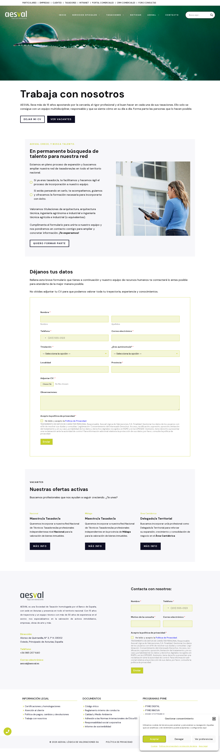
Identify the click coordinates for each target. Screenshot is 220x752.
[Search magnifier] (212, 15)
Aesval (151, 15)
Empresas (45, 2)
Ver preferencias (204, 739)
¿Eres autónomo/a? (122, 347)
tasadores (70, 2)
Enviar (46, 441)
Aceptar (154, 739)
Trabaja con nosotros (36, 718)
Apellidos (115, 324)
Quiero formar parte (49, 243)
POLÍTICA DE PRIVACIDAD (119, 742)
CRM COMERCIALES (126, 2)
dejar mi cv (32, 119)
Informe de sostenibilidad (98, 726)
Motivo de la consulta (143, 617)
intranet (84, 2)
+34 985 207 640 (30, 652)
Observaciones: (48, 392)
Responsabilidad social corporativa (103, 722)
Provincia (117, 362)
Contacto (172, 15)
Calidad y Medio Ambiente (98, 714)
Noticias (135, 15)
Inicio (62, 15)
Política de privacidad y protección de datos (178, 746)
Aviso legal (203, 746)
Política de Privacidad (75, 421)
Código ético (92, 706)
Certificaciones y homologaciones (42, 706)
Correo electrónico (122, 331)
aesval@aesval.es (29, 663)
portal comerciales (103, 2)
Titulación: (46, 347)
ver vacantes (61, 119)
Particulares (29, 2)
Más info (40, 546)
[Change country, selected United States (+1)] (43, 338)
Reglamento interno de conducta (102, 710)
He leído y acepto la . (66, 421)
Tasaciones (113, 15)
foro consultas (147, 2)
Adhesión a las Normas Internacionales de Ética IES (111, 718)
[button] (214, 718)
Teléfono (45, 331)
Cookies (154, 746)
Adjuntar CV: (48, 378)
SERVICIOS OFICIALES (84, 15)
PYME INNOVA (152, 710)
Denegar (179, 739)
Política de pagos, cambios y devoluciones (47, 714)
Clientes (57, 2)
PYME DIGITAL (152, 706)
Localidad (45, 362)
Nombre (44, 324)
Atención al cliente (34, 710)
